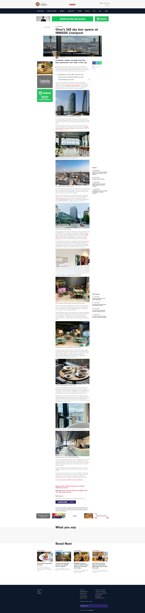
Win (94, 11)
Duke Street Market (63, 199)
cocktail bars (68, 508)
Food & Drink (40, 11)
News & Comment (51, 11)
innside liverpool (82, 507)
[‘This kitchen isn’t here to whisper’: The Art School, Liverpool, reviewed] (100, 191)
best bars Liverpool (83, 508)
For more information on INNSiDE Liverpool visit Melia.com (69, 479)
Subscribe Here (83, 593)
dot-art (87, 241)
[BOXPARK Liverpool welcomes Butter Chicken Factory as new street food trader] (81, 561)
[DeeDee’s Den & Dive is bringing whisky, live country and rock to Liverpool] (100, 172)
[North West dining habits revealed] (45, 561)
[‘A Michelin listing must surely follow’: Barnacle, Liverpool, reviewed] (100, 184)
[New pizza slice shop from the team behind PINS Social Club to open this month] (100, 561)
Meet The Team (83, 597)
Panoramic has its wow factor (73, 85)
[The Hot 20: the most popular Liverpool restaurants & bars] (100, 310)
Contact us (82, 589)
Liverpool (39, 593)
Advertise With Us (84, 591)
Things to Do (71, 11)
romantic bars (85, 509)
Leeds (38, 591)
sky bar (78, 508)
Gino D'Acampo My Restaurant (73, 507)
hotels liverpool (63, 510)
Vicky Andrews (62, 57)
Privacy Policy (83, 594)
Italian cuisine (64, 509)
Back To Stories (47, 27)
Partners (87, 11)
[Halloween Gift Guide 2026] (100, 178)
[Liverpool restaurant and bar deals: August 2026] (100, 298)
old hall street (70, 509)
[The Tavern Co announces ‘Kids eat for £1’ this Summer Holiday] (100, 316)
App (100, 11)
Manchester (39, 589)
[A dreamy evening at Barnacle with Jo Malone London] (100, 304)
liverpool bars (63, 508)
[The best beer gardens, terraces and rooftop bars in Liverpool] (63, 561)
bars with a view (59, 509)
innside (87, 507)
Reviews (62, 11)
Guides (79, 11)
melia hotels (58, 508)
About (106, 11)
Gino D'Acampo (63, 507)
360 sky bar (74, 508)
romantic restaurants (78, 509)
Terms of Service (83, 596)
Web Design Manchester (84, 610)
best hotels (58, 510)
